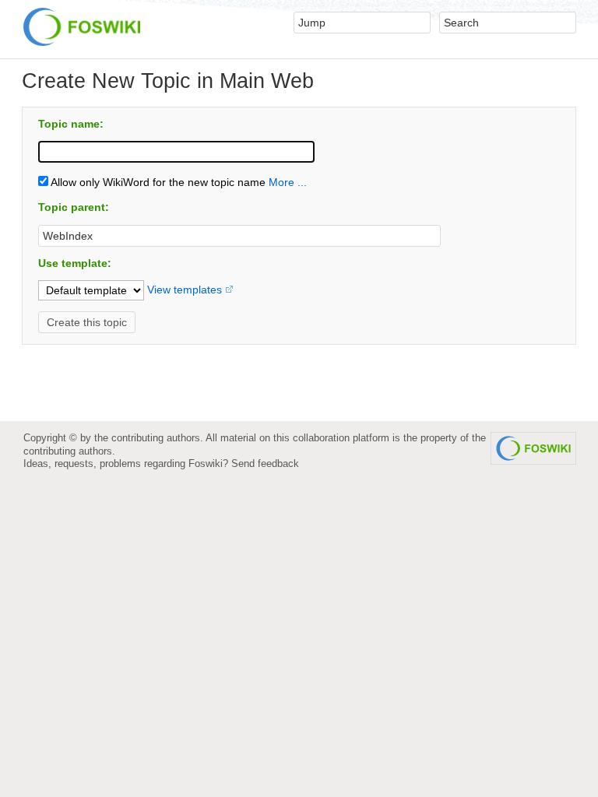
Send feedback (265, 463)
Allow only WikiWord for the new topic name (157, 182)
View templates (184, 289)
